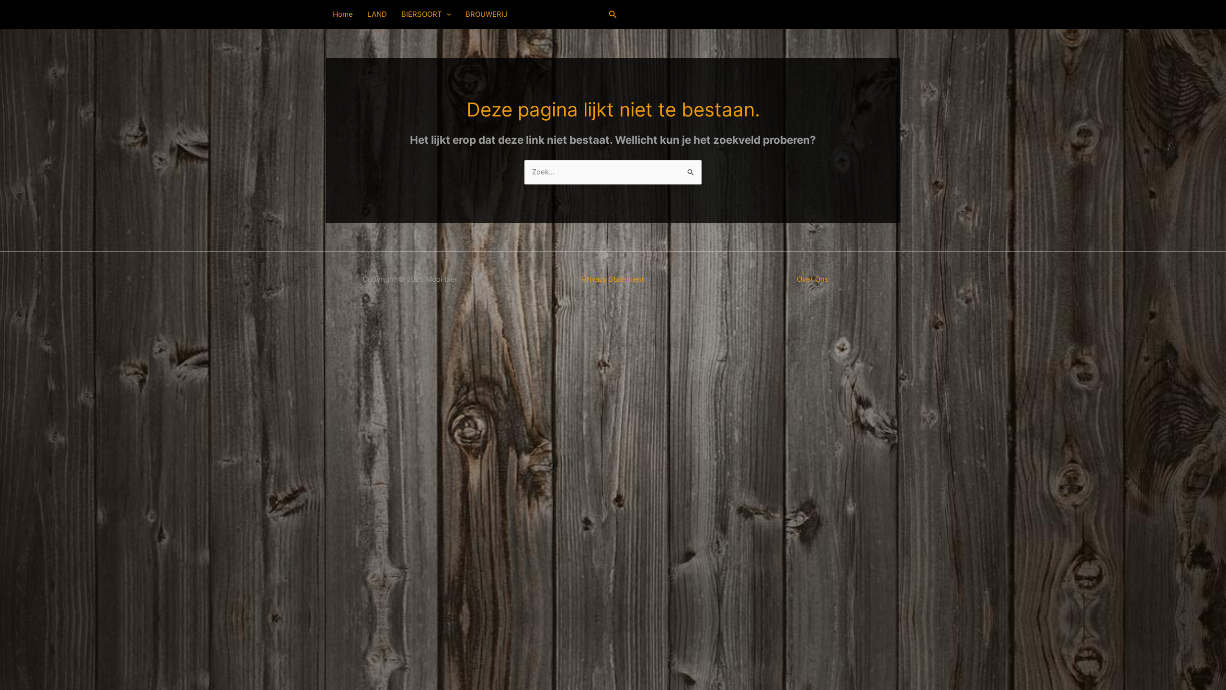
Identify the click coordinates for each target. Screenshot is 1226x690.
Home (343, 14)
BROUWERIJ (486, 14)
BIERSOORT (421, 14)
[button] (446, 14)
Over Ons (813, 279)
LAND (377, 14)
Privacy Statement (613, 279)
